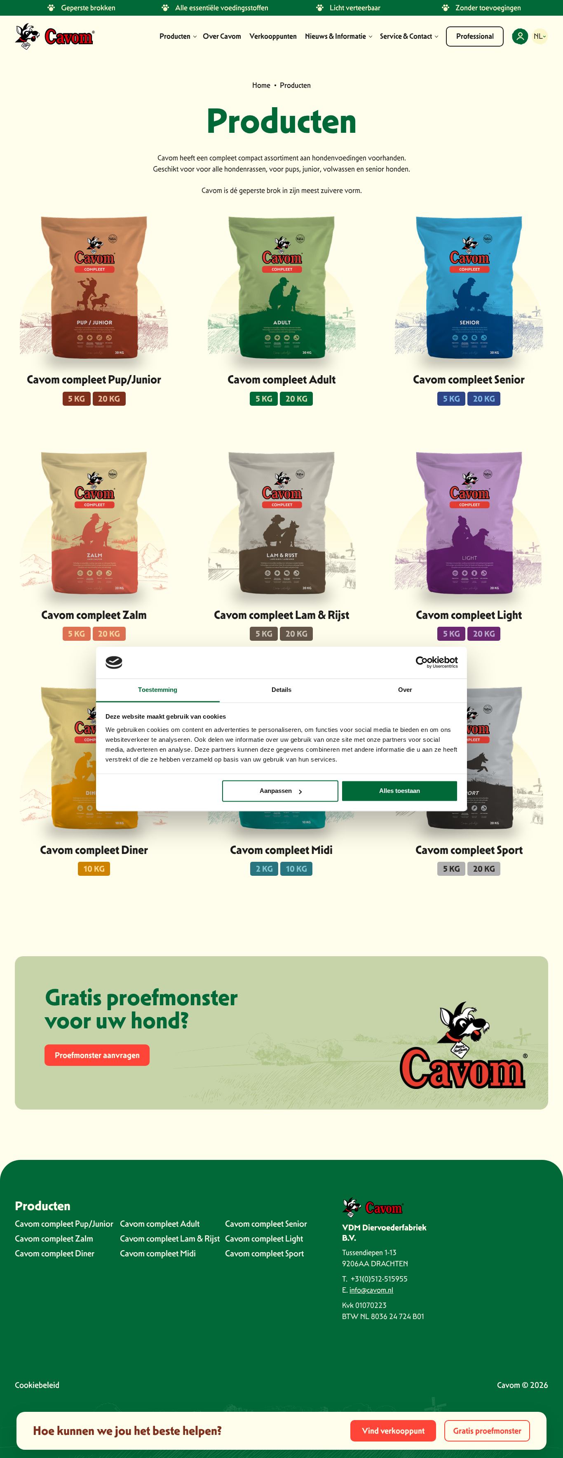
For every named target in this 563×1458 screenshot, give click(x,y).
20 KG (109, 398)
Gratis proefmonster (487, 1431)
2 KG (264, 868)
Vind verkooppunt (393, 1431)
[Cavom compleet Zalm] (94, 523)
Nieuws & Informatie (335, 36)
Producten (175, 36)
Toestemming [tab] (157, 689)
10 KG (94, 868)
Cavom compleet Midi (281, 850)
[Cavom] (55, 36)
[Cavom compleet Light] (469, 523)
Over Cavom (222, 36)
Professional (475, 36)
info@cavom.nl (371, 1290)
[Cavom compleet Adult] (281, 287)
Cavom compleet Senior (469, 379)
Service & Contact (406, 36)
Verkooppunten (273, 36)
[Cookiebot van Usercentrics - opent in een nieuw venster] (422, 662)
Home (261, 85)
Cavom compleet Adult (281, 379)
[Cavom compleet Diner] (94, 758)
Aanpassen (276, 791)
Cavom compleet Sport (469, 850)
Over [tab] (405, 689)
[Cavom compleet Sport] (469, 758)
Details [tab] (282, 689)
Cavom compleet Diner (94, 850)
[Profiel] (520, 36)
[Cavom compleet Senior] (469, 287)
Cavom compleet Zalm (94, 615)
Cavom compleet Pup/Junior (94, 379)
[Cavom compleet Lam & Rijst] (281, 523)
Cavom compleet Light (469, 615)
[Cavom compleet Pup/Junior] (94, 287)
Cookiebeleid (37, 1385)
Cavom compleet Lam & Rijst (281, 615)
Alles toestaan (399, 791)
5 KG (76, 398)
